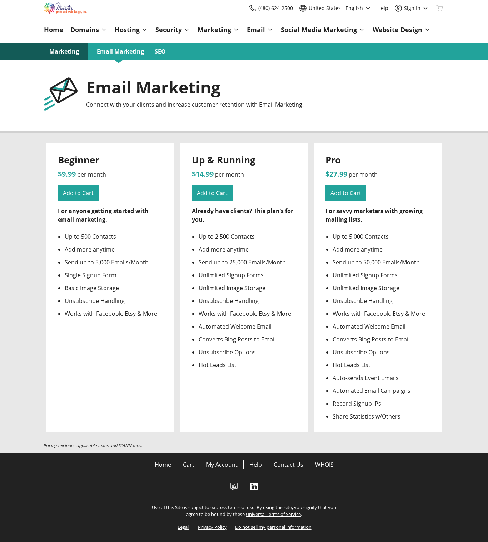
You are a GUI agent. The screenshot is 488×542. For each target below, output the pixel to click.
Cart (188, 464)
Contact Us (288, 464)
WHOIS (324, 464)
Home (163, 464)
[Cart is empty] (440, 8)
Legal (183, 527)
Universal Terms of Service (273, 514)
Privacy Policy (212, 527)
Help (255, 464)
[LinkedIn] (254, 488)
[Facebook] (234, 488)
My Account (222, 464)
